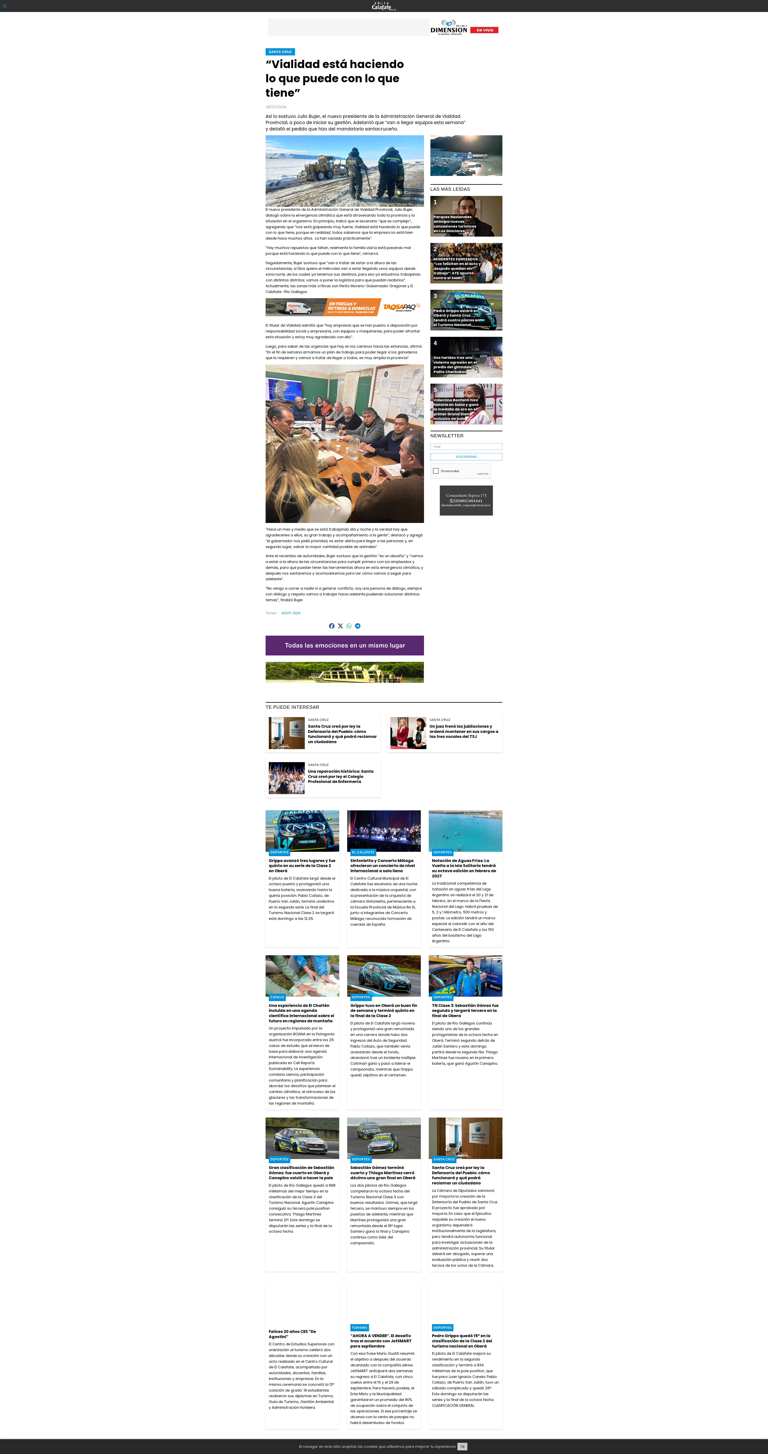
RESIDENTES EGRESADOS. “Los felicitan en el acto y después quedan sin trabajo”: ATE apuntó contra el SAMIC (457, 268)
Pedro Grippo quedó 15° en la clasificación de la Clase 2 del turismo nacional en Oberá (462, 1341)
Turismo (359, 1327)
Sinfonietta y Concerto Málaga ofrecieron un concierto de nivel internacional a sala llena (382, 866)
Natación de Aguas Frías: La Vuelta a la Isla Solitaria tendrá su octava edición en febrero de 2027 (464, 868)
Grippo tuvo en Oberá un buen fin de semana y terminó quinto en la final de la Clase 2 (383, 1011)
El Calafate (363, 852)
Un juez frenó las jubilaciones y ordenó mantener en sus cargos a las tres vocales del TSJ (464, 731)
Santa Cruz (280, 52)
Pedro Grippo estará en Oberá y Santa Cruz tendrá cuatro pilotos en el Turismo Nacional (457, 317)
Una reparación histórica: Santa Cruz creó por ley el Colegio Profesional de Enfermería (341, 776)
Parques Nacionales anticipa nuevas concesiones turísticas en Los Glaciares (455, 223)
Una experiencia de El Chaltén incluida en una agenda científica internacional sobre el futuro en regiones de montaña (301, 1013)
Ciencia (277, 997)
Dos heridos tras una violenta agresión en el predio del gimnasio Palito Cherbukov (455, 364)
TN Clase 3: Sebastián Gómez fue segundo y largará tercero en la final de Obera (465, 1011)
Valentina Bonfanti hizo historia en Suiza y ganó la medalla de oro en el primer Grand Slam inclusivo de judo (456, 409)
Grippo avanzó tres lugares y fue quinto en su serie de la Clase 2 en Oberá (302, 866)
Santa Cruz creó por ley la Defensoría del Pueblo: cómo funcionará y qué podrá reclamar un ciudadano (342, 734)
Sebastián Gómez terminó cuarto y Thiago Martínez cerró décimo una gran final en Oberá (382, 1173)
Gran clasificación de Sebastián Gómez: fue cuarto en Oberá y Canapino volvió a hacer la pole (301, 1173)
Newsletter (447, 435)
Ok (462, 1446)
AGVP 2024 (290, 613)
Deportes (279, 852)
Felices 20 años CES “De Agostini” (292, 1334)
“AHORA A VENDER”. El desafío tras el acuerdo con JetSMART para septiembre (381, 1341)
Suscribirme (466, 456)
